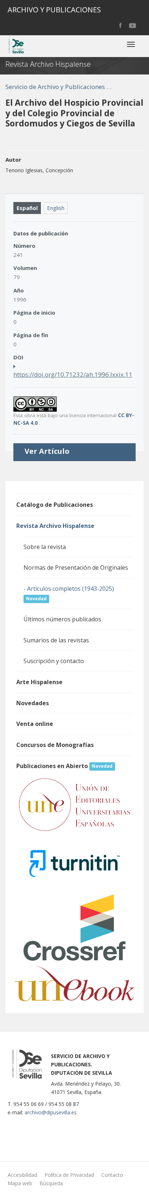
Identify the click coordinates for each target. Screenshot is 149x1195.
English (55, 207)
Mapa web (20, 1183)
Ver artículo (47, 451)
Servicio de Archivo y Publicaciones (55, 86)
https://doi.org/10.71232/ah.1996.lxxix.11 (72, 374)
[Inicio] (15, 46)
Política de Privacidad (69, 1174)
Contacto (112, 1174)
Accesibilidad (22, 1174)
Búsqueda (51, 1183)
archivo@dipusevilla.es (51, 1112)
